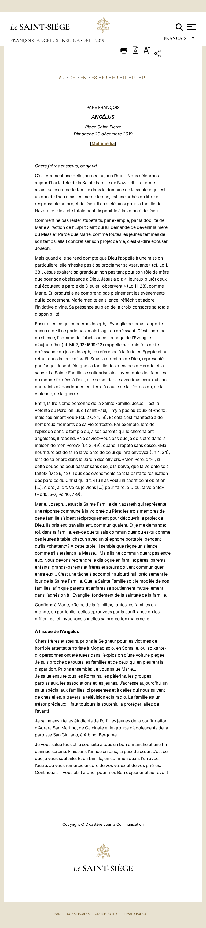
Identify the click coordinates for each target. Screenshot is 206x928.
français (175, 40)
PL (134, 77)
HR (115, 77)
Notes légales (78, 914)
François (22, 40)
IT (125, 77)
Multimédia (103, 143)
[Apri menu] (191, 26)
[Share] (174, 54)
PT (145, 77)
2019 (99, 40)
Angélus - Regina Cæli (65, 40)
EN (83, 77)
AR (61, 77)
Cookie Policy (106, 914)
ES (94, 77)
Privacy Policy (134, 914)
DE (72, 77)
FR (104, 77)
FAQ (57, 914)
